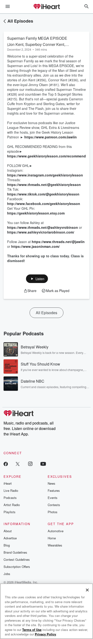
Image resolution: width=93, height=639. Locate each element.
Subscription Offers (17, 566)
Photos (52, 512)
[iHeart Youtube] (43, 463)
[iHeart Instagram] (30, 463)
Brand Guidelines (15, 552)
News (51, 483)
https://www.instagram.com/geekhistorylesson (45, 175)
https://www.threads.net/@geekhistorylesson (44, 184)
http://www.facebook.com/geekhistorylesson (43, 203)
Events (52, 497)
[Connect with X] (18, 463)
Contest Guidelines (17, 559)
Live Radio (11, 490)
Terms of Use (31, 629)
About (8, 531)
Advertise (10, 538)
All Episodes (20, 21)
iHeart (8, 483)
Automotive (55, 531)
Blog (7, 545)
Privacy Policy (45, 634)
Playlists (10, 512)
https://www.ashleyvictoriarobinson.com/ (40, 232)
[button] (37, 278)
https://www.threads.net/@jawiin (58, 241)
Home (52, 538)
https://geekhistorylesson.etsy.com (36, 213)
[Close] (87, 590)
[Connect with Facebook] (6, 463)
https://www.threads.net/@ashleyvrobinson (42, 227)
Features (54, 490)
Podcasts (10, 497)
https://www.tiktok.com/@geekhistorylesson (43, 194)
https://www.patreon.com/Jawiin (50, 137)
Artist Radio (12, 504)
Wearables (55, 545)
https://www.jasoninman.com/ (35, 246)
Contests (54, 504)
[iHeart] (46, 7)
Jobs (7, 573)
